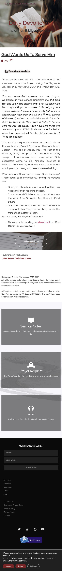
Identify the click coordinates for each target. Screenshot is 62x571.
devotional (44, 222)
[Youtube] (43, 529)
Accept (8, 566)
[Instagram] (27, 529)
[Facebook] (35, 529)
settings (22, 561)
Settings (33, 566)
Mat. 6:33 (38, 104)
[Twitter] (19, 529)
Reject (20, 566)
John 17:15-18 (24, 129)
